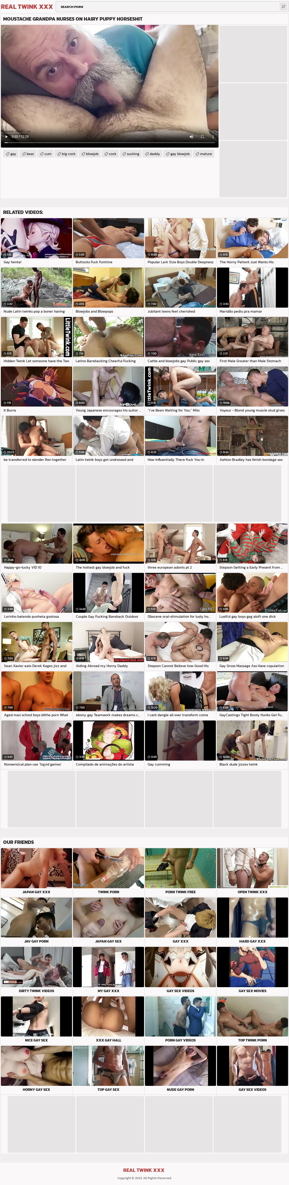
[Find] (283, 6)
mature (206, 153)
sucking (133, 153)
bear (30, 153)
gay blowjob (180, 153)
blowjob (92, 153)
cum (47, 153)
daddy (155, 153)
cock (113, 153)
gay (13, 153)
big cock (69, 153)
